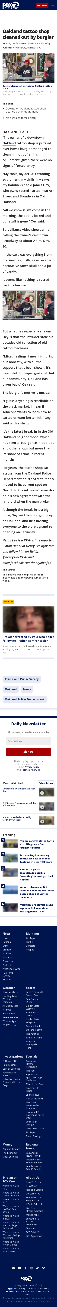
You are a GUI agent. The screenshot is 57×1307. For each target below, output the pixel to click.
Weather (9, 988)
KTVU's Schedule (34, 1204)
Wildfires (7, 953)
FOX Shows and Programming (34, 1199)
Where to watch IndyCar (11, 1217)
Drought (7, 949)
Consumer (8, 961)
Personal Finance (11, 1148)
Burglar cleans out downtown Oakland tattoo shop (27, 87)
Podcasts (7, 965)
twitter (43, 1268)
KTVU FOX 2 (22, 43)
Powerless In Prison (9, 1074)
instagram (31, 1268)
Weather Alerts (10, 992)
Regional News (32, 1146)
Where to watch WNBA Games (11, 1243)
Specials (31, 1056)
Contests (30, 945)
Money (7, 1144)
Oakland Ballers (34, 1029)
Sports (30, 988)
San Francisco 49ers (33, 1000)
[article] (28, 619)
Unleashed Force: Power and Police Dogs (11, 1082)
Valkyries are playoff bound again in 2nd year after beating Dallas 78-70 (36, 908)
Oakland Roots (33, 1026)
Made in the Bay (34, 1084)
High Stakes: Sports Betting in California (34, 1077)
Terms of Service (30, 769)
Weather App (9, 1021)
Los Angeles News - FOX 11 (33, 1154)
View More (46, 783)
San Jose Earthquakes (32, 1043)
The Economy (10, 1152)
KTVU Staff (31, 1185)
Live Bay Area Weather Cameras (10, 999)
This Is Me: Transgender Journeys (32, 1105)
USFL (28, 1048)
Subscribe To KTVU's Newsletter (32, 1221)
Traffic (29, 941)
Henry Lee (10, 43)
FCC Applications (34, 1235)
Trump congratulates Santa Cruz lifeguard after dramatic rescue (37, 844)
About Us (32, 1177)
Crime (6, 945)
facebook (25, 1268)
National (7, 941)
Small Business (10, 1156)
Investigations (13, 1056)
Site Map (30, 1228)
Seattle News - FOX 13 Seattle (33, 1168)
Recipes (30, 949)
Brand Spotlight (34, 1136)
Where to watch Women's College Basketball (11, 1235)
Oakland (9, 143)
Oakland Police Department (24, 699)
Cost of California (11, 1068)
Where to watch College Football (11, 1194)
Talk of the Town (35, 1098)
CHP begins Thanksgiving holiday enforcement (19, 804)
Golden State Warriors (32, 1007)
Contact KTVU (33, 1193)
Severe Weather (11, 1017)
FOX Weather (9, 1025)
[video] (46, 792)
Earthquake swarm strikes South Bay (19, 790)
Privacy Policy (32, 766)
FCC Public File (33, 1232)
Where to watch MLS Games (11, 1250)
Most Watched (13, 783)
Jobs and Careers (34, 1189)
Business (7, 957)
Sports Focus (32, 1094)
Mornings (32, 933)
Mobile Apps (32, 1214)
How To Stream (34, 1182)
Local (5, 938)
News (27, 689)
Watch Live (42, 5)
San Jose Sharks (34, 1037)
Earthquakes (9, 1013)
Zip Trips (30, 938)
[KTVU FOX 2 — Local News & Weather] (12, 5)
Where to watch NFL (11, 1187)
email (13, 1268)
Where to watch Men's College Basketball (11, 1225)
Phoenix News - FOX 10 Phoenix (34, 1161)
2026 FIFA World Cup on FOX (34, 994)
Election (7, 979)
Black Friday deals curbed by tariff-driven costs (17, 818)
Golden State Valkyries (32, 1021)
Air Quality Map (10, 1005)
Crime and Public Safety (39, 43)
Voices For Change (31, 1123)
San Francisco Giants (33, 1014)
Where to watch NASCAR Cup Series (11, 1209)
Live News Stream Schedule (34, 1209)
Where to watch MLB (11, 1201)
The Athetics (32, 1033)
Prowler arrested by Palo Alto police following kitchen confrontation (28, 639)
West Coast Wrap (11, 968)
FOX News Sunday (8, 974)
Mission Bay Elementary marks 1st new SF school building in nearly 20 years (36, 858)
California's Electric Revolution (31, 1063)
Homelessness (10, 1064)
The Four (30, 1070)
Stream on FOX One (10, 1179)
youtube (19, 1268)
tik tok (37, 1268)
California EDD (10, 1061)
